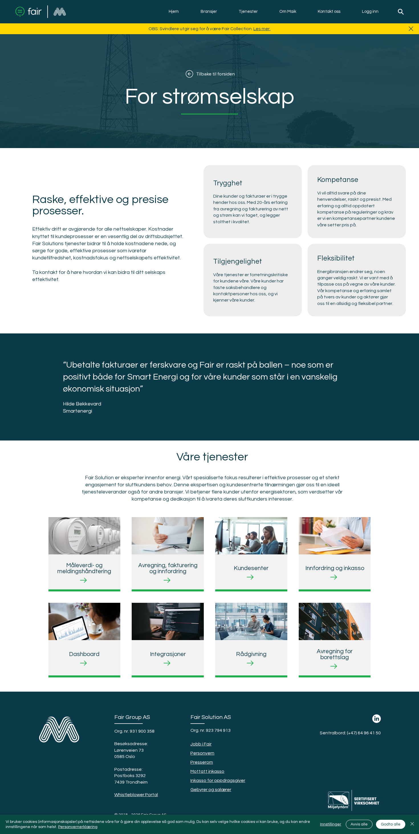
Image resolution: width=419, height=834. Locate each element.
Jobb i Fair (200, 744)
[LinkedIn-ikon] (376, 718)
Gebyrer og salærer (210, 789)
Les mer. (261, 28)
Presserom (201, 762)
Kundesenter (251, 568)
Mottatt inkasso (207, 771)
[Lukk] (412, 824)
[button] (209, 11)
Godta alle (390, 824)
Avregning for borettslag (335, 654)
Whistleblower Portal (136, 794)
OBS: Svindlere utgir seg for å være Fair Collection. (201, 28)
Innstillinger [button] (330, 824)
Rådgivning (251, 654)
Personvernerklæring (77, 827)
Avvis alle (359, 824)
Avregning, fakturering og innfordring (168, 568)
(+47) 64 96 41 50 (364, 733)
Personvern (202, 753)
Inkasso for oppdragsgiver (217, 780)
